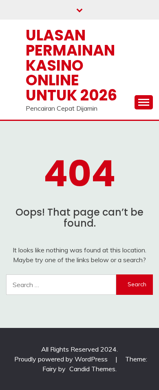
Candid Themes (92, 369)
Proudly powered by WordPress (61, 359)
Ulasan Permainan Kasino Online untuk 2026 (71, 65)
